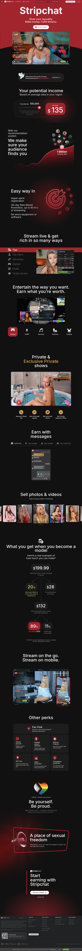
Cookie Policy (53, 949)
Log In (78, 1)
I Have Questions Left (34, 934)
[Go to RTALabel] (2, 944)
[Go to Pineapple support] (19, 944)
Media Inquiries (32, 926)
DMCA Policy (44, 924)
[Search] (51, 1)
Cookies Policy (44, 926)
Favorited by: (30, 103)
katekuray (41, 524)
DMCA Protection (72, 924)
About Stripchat (32, 919)
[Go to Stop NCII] (24, 944)
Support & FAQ (71, 919)
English (22, 917)
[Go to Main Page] (9, 1)
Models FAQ (40, 897)
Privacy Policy (44, 919)
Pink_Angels (17, 704)
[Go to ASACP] (7, 944)
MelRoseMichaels (62, 296)
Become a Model (42, 27)
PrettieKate (68, 406)
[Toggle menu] (2, 1)
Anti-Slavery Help (45, 930)
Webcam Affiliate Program (59, 924)
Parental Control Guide (46, 928)
